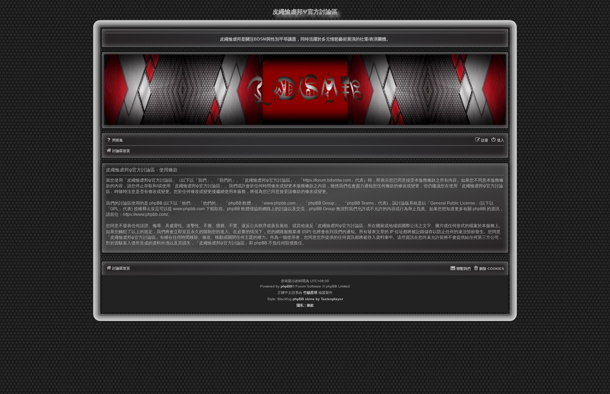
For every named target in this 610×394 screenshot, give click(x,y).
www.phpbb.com (189, 209)
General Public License (452, 203)
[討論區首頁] (305, 89)
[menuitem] (114, 140)
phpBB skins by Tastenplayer (318, 299)
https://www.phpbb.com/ (145, 214)
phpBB (286, 286)
